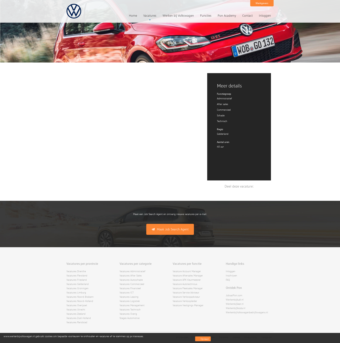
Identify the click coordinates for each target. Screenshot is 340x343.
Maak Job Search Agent (173, 229)
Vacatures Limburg (76, 292)
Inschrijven (231, 275)
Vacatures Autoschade (131, 279)
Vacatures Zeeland (76, 313)
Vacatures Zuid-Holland (78, 317)
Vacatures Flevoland (76, 275)
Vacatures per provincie (82, 263)
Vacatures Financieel (130, 288)
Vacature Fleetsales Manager (188, 288)
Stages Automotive (130, 317)
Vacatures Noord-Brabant (80, 296)
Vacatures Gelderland (77, 283)
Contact (247, 15)
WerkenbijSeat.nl (234, 303)
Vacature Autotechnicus (185, 283)
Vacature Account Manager (187, 271)
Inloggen (265, 15)
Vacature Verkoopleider (185, 300)
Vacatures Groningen (77, 288)
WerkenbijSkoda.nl (235, 308)
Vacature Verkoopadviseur (186, 296)
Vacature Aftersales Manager (188, 275)
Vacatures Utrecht (75, 309)
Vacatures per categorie (136, 263)
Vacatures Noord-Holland (79, 300)
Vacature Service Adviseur (186, 292)
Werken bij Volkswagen (178, 15)
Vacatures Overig (128, 313)
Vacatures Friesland (76, 279)
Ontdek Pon (234, 288)
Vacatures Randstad (76, 322)
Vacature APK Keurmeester (187, 279)
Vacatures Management (132, 305)
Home (133, 15)
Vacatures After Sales (131, 275)
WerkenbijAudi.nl (234, 299)
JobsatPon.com (234, 295)
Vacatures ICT (127, 292)
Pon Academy (227, 15)
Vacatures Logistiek (130, 300)
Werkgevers (262, 3)
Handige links (235, 263)
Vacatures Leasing (129, 296)
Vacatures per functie (187, 263)
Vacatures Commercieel (132, 283)
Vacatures (149, 15)
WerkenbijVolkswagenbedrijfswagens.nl (247, 312)
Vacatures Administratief (132, 271)
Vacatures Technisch (130, 309)
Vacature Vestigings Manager (188, 305)
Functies (205, 15)
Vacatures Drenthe (76, 271)
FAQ (228, 279)
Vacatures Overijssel (76, 305)
